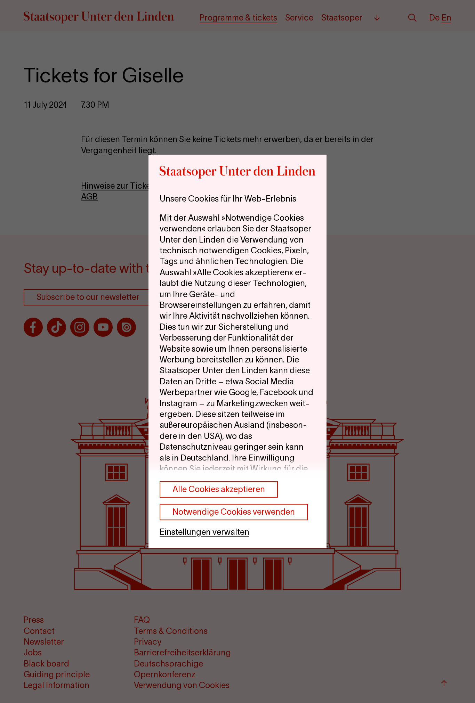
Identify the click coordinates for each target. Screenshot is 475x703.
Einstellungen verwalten (204, 532)
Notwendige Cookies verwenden (233, 511)
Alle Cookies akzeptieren (218, 489)
